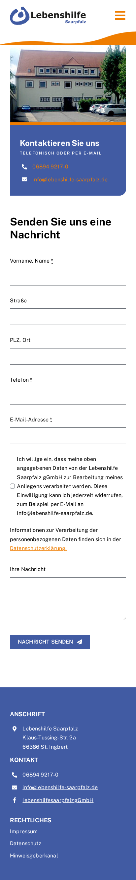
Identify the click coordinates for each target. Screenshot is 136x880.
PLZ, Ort (20, 340)
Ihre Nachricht (28, 569)
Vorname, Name (31, 261)
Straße (18, 300)
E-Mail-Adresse (31, 419)
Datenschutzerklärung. (38, 548)
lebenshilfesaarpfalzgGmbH (57, 800)
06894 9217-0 (50, 166)
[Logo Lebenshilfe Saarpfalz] (48, 9)
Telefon (21, 380)
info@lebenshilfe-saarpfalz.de (70, 179)
